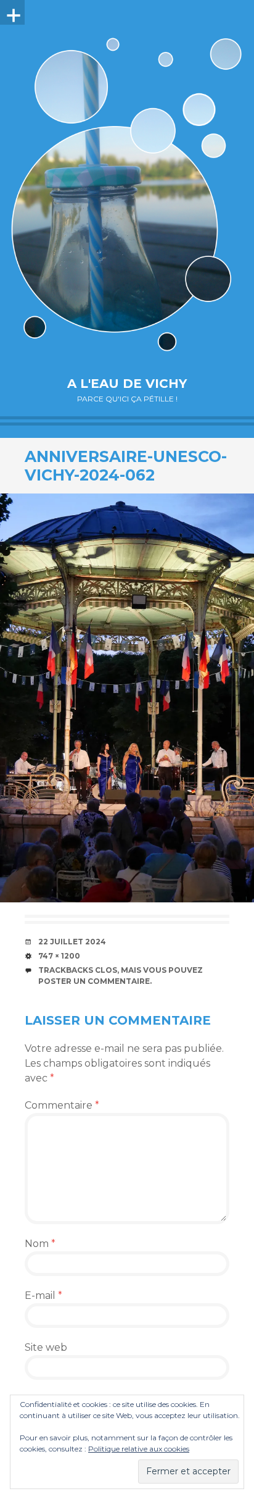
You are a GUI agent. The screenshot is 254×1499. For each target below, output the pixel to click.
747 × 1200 (59, 955)
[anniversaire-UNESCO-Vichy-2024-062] (127, 697)
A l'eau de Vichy (127, 383)
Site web (46, 1347)
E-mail (43, 1295)
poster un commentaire (94, 981)
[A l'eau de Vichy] (127, 194)
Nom (40, 1243)
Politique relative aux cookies (138, 1448)
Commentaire (62, 1105)
